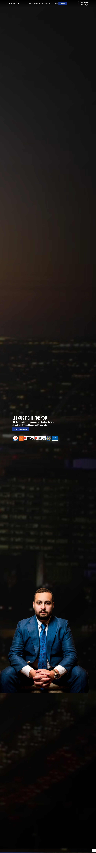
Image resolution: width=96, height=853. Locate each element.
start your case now (20, 429)
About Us (51, 3)
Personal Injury (33, 3)
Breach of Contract (43, 3)
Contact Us (62, 3)
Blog (56, 3)
